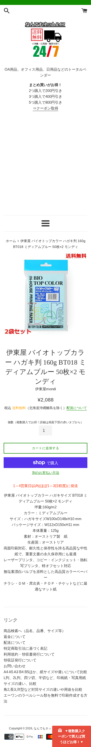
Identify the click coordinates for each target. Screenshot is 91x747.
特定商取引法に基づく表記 (25, 648)
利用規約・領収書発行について (29, 654)
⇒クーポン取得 (45, 108)
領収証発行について (20, 660)
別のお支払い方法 (45, 473)
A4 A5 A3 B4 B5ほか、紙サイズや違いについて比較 (45, 672)
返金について (14, 637)
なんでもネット (44, 728)
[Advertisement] (45, 163)
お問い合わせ (14, 666)
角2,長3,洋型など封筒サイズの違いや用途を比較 (43, 689)
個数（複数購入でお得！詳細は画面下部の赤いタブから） (45, 422)
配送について (76, 408)
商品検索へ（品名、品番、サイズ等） (35, 631)
